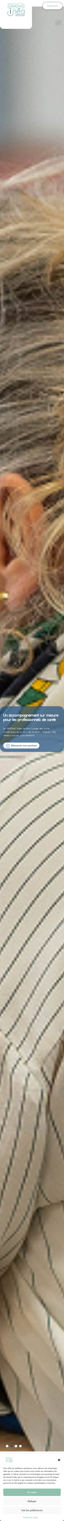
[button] (59, 1460)
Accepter (32, 1492)
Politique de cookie (30, 1517)
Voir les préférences (32, 1510)
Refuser (32, 1501)
